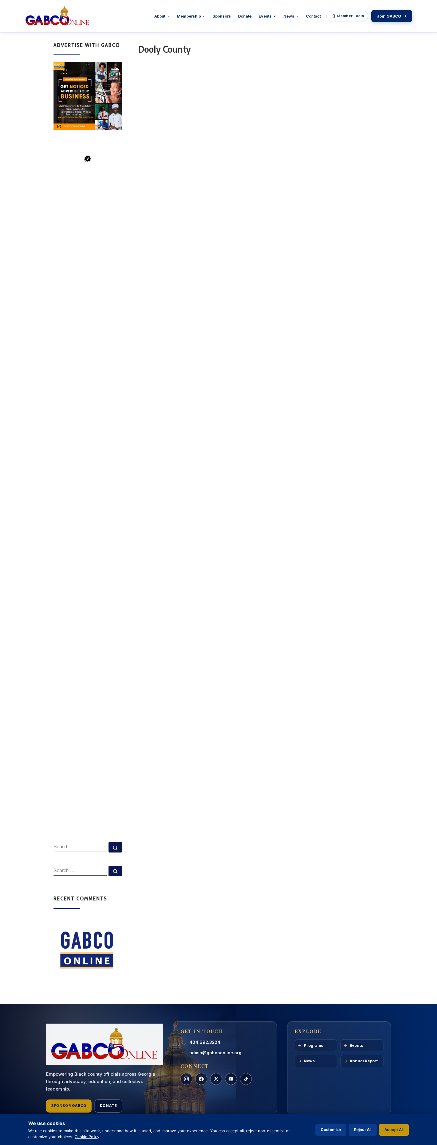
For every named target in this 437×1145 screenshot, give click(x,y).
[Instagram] (186, 1079)
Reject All (362, 1129)
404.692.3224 (204, 1042)
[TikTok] (246, 1079)
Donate (244, 16)
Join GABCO (389, 16)
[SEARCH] (80, 847)
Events (265, 16)
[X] (216, 1079)
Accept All (393, 1129)
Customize (331, 1129)
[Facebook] (201, 1079)
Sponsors (222, 16)
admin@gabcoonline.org (215, 1052)
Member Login (350, 16)
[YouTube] (231, 1079)
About (159, 16)
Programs (313, 1045)
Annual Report (364, 1060)
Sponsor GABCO (69, 1105)
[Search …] (115, 847)
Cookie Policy (87, 1136)
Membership (189, 16)
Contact (313, 16)
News (288, 16)
